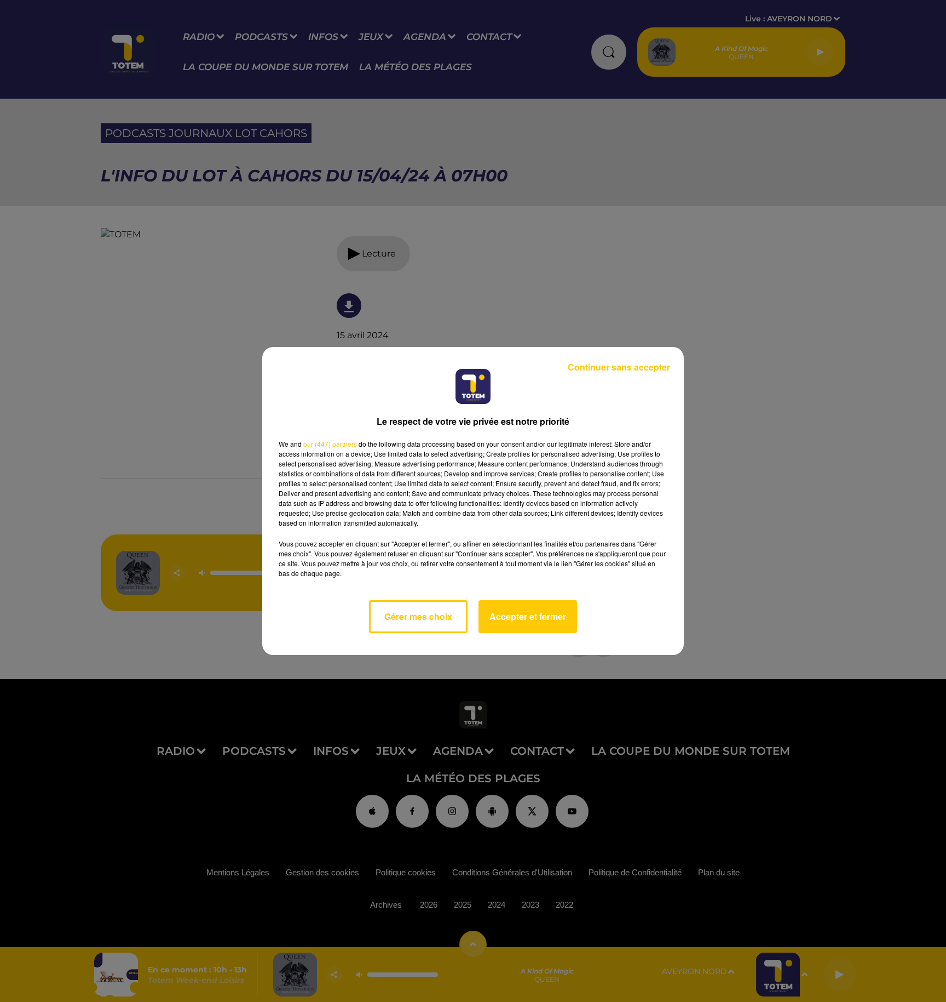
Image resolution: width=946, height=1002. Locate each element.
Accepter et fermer (527, 616)
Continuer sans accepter (619, 367)
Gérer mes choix (418, 616)
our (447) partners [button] (330, 443)
